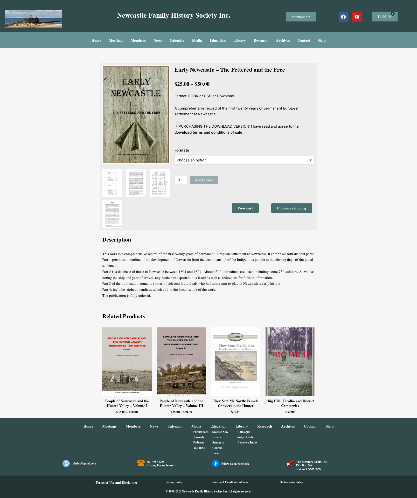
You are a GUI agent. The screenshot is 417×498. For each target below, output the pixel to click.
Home (96, 40)
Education (218, 40)
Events (216, 437)
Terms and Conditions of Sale (229, 482)
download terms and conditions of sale (208, 132)
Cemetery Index (247, 442)
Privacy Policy (174, 482)
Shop (322, 40)
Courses (217, 448)
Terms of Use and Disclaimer (116, 482)
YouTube (199, 448)
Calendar (177, 40)
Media (197, 40)
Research (261, 40)
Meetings (116, 40)
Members (138, 40)
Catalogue (243, 432)
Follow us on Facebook (235, 464)
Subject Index (246, 437)
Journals (198, 437)
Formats (181, 150)
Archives (283, 40)
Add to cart (204, 179)
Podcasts (198, 442)
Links (216, 453)
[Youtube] (357, 17)
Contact (304, 40)
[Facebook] (343, 17)
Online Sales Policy (291, 482)
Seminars (218, 442)
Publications (200, 432)
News (157, 40)
